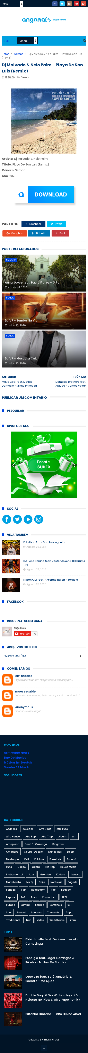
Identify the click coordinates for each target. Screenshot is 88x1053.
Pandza (11, 889)
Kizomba (11, 259)
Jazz (31, 874)
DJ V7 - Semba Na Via (21, 320)
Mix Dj (29, 882)
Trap (28, 920)
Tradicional (13, 920)
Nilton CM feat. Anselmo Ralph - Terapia (50, 580)
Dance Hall (55, 851)
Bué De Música (15, 758)
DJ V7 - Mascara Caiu (21, 358)
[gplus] (83, 3)
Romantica (49, 897)
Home (5, 41)
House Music (68, 867)
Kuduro (60, 874)
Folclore (39, 859)
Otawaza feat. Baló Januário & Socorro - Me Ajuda (48, 979)
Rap (53, 889)
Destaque (12, 859)
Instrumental (14, 874)
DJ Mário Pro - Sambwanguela (43, 542)
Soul (8, 912)
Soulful (21, 912)
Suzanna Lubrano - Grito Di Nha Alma (53, 1014)
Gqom (36, 867)
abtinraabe (23, 676)
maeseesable (25, 691)
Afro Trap (47, 836)
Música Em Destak (18, 762)
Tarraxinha (53, 912)
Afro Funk (62, 829)
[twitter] (62, 3)
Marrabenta (13, 882)
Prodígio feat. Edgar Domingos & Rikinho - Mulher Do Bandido (49, 960)
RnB (23, 897)
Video (40, 920)
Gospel (21, 867)
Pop (23, 889)
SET (70, 905)
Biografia (58, 844)
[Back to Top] (44, 1048)
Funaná (71, 859)
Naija (42, 882)
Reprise (10, 897)
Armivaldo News (16, 753)
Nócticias (56, 882)
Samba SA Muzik (16, 767)
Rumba (10, 905)
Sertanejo (56, 905)
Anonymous (24, 707)
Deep (70, 851)
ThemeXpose (52, 1039)
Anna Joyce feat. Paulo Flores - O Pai (32, 282)
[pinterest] (76, 3)
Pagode (72, 882)
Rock (34, 897)
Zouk (73, 920)
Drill (26, 859)
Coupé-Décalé (33, 851)
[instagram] (69, 3)
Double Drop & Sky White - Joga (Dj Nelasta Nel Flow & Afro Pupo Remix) (52, 997)
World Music (57, 920)
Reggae (66, 889)
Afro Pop (30, 836)
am (74, 836)
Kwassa (75, 874)
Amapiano (12, 844)
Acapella (11, 829)
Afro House (13, 836)
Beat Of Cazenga (36, 844)
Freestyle (55, 859)
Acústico (28, 829)
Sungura (36, 912)
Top (68, 912)
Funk (9, 867)
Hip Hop (50, 867)
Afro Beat (45, 829)
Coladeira (12, 851)
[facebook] (55, 3)
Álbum (62, 836)
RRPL (64, 897)
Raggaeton (38, 889)
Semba (19, 54)
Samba (25, 905)
